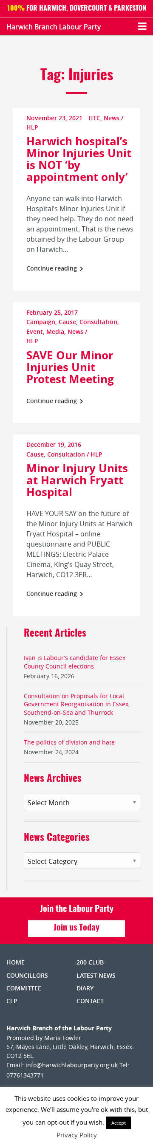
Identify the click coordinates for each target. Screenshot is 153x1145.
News (111, 118)
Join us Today (76, 928)
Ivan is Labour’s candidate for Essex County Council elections (74, 662)
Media (55, 331)
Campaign (40, 322)
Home (15, 962)
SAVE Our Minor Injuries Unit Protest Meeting (70, 366)
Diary (85, 988)
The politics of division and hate (69, 742)
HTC (94, 118)
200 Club (90, 962)
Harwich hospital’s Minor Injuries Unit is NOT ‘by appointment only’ (78, 158)
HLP (32, 127)
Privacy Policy (77, 1135)
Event (34, 331)
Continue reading (52, 268)
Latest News (96, 975)
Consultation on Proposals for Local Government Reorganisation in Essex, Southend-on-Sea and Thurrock (77, 704)
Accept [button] (118, 1123)
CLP (11, 1001)
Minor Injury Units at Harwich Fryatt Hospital (77, 479)
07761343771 (25, 1075)
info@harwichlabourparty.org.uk (72, 1065)
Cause (67, 322)
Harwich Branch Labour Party (53, 26)
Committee (23, 988)
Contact (90, 1001)
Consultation (98, 322)
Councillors (27, 975)
